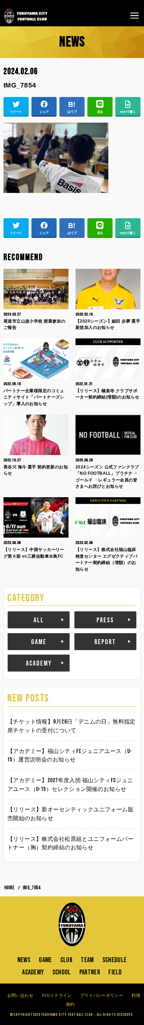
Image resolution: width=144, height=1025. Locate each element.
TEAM (87, 960)
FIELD (115, 972)
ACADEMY (39, 663)
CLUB (66, 960)
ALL (39, 620)
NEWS (23, 960)
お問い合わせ (20, 995)
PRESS (105, 620)
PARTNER (89, 972)
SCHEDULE (114, 960)
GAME (38, 642)
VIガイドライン (56, 995)
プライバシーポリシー (101, 995)
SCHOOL (61, 972)
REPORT (105, 642)
